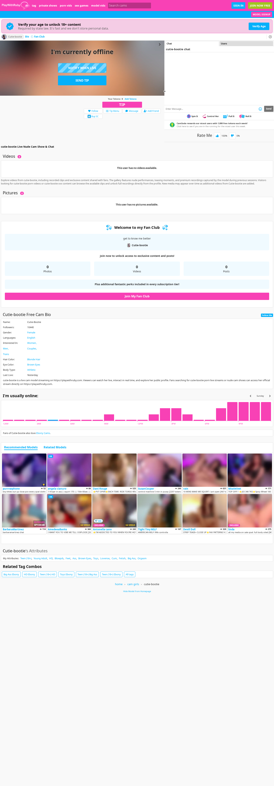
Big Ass (132, 558)
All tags (130, 574)
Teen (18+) (26, 558)
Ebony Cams (43, 433)
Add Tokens (130, 98)
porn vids (66, 5)
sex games (81, 5)
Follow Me (267, 315)
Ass (74, 558)
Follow (95, 111)
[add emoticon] (260, 108)
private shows (48, 5)
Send (269, 108)
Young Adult (40, 558)
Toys (95, 558)
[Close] (270, 37)
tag (34, 5)
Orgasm (142, 558)
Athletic (31, 369)
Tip (122, 104)
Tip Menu (114, 111)
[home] (16, 5)
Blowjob (59, 558)
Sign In (238, 5)
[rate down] (232, 136)
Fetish (122, 558)
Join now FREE (260, 5)
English (31, 337)
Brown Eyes (33, 364)
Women (31, 343)
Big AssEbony (11, 574)
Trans (6, 354)
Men (5, 348)
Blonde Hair (33, 359)
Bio (27, 36)
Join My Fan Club (137, 296)
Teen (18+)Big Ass (87, 574)
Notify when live (82, 68)
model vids (98, 5)
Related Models (55, 447)
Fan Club (39, 36)
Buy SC (95, 116)
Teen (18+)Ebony (111, 574)
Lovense (105, 558)
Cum (114, 558)
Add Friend (153, 111)
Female (31, 332)
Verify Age (259, 26)
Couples (31, 348)
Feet (68, 558)
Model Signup (261, 14)
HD (51, 558)
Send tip (82, 80)
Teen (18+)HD (47, 574)
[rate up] (217, 136)
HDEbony (29, 574)
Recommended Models (21, 447)
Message (133, 111)
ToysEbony (66, 574)
